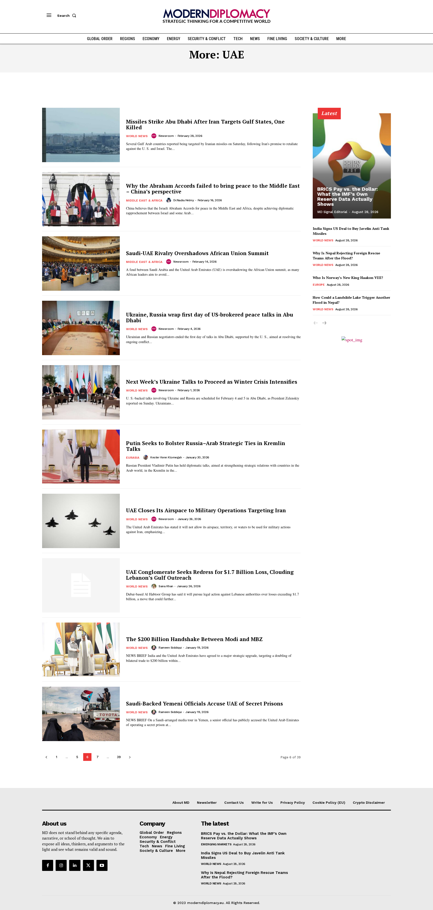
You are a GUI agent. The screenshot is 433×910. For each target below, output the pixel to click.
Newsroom (166, 136)
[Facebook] (47, 865)
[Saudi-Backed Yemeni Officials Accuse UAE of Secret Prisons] (81, 714)
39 (119, 757)
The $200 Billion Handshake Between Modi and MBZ (194, 639)
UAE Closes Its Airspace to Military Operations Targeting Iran (206, 510)
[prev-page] (46, 757)
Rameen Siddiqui (170, 647)
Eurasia (132, 457)
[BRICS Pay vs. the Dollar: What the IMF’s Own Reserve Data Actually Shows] (352, 166)
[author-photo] (154, 135)
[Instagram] (61, 865)
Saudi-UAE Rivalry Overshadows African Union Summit (197, 253)
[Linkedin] (74, 865)
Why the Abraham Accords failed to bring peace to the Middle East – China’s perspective (213, 188)
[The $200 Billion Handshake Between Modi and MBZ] (81, 650)
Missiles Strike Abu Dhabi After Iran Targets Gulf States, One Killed (205, 124)
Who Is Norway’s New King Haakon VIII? (348, 277)
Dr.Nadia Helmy (183, 200)
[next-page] (130, 757)
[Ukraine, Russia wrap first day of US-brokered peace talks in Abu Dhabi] (81, 328)
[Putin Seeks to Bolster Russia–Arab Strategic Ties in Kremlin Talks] (81, 457)
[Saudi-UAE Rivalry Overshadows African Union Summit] (81, 263)
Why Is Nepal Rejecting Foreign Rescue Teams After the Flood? (346, 255)
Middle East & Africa (144, 200)
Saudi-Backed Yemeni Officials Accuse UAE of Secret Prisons (204, 703)
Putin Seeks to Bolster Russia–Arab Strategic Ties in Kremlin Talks (205, 446)
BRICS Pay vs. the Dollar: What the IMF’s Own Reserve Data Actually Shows (347, 196)
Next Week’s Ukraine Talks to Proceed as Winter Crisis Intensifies (211, 381)
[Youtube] (101, 865)
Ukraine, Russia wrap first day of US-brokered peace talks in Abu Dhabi (209, 317)
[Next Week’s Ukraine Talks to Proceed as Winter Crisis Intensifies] (81, 392)
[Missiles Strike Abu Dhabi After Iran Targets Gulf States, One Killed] (81, 135)
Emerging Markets (216, 844)
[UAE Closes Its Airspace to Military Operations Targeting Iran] (81, 521)
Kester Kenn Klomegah (166, 457)
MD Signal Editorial (332, 212)
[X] (88, 865)
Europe (318, 284)
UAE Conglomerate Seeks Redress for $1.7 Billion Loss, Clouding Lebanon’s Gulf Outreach (210, 574)
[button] (67, 15)
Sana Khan (166, 586)
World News (137, 136)
